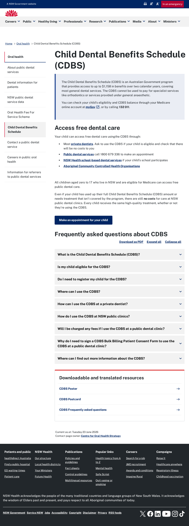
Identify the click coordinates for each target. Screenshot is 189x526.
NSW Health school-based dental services (92, 160)
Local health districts (48, 464)
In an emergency (172, 4)
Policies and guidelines (72, 460)
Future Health (43, 476)
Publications (117, 21)
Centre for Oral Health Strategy (101, 435)
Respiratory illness (167, 470)
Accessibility (59, 512)
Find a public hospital (17, 464)
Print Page (145, 3)
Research (95, 21)
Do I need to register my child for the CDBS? (92, 279)
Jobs (47, 512)
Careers (10, 21)
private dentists (82, 144)
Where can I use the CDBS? (79, 291)
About (152, 21)
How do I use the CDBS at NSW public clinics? (94, 316)
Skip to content (21, 4)
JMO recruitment (136, 464)
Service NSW (35, 512)
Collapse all (173, 242)
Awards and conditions (139, 470)
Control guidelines (76, 474)
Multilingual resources (78, 480)
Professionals (73, 21)
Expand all (154, 242)
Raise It (160, 458)
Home (8, 43)
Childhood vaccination (169, 476)
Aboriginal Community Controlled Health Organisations (101, 166)
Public (27, 21)
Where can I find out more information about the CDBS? (101, 358)
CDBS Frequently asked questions (82, 409)
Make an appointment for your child (83, 220)
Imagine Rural (134, 476)
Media (137, 21)
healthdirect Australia (17, 458)
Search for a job (135, 458)
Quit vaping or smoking (104, 482)
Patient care (11, 476)
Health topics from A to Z (108, 460)
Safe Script (102, 474)
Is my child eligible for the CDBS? (84, 267)
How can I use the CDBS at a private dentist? (93, 304)
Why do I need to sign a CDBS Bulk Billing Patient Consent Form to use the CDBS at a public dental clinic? (116, 343)
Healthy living (47, 21)
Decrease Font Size (157, 3)
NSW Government (14, 512)
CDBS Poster (68, 388)
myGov (90, 107)
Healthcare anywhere (169, 464)
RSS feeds (115, 512)
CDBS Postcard (70, 399)
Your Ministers (43, 470)
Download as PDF (131, 242)
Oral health (23, 43)
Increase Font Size (151, 3)
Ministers (169, 21)
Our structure (43, 458)
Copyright (75, 512)
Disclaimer (89, 512)
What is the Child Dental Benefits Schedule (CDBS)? (99, 254)
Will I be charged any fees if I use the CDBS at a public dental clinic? (111, 329)
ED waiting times (14, 470)
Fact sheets (72, 468)
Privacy (102, 512)
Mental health (104, 468)
